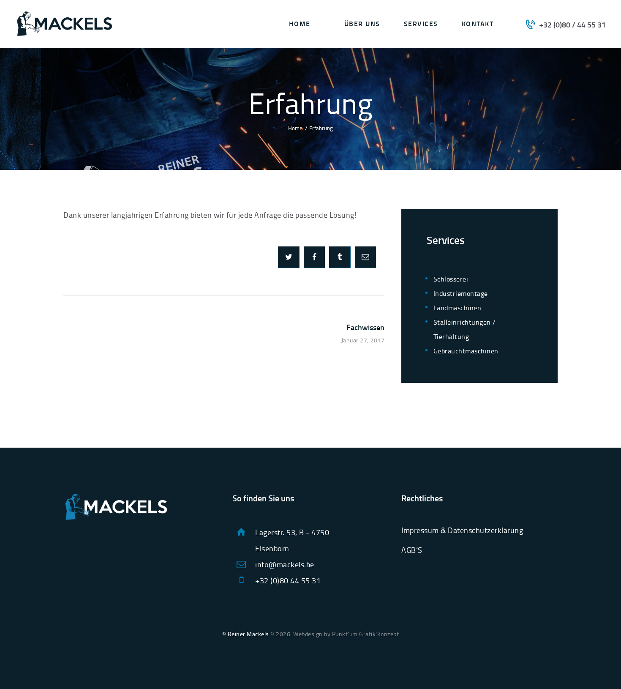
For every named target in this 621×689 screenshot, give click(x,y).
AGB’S (411, 550)
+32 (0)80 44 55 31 (288, 580)
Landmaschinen (457, 307)
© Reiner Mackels (245, 634)
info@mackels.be (284, 564)
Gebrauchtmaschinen (465, 350)
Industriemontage (460, 293)
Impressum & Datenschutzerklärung (462, 530)
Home (295, 128)
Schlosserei (450, 279)
